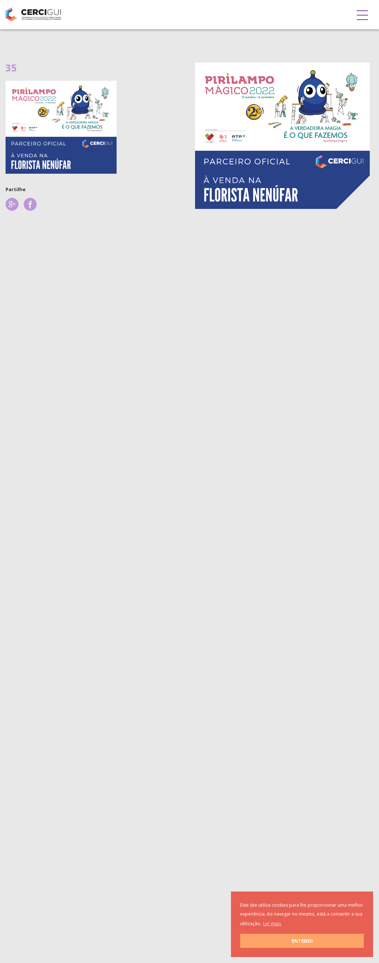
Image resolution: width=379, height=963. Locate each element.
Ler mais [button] (272, 923)
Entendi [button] (302, 940)
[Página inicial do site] (33, 12)
